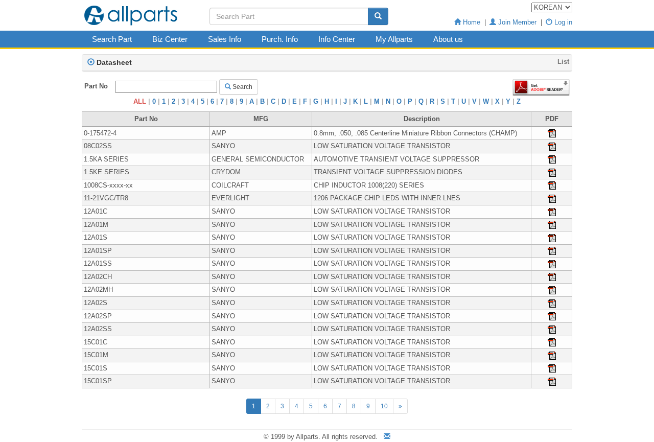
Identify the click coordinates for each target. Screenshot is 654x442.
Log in (562, 22)
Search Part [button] (112, 39)
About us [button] (448, 39)
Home (470, 22)
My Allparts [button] (394, 39)
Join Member (516, 22)
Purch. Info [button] (280, 39)
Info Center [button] (336, 39)
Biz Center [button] (170, 39)
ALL (139, 101)
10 (384, 406)
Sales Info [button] (224, 39)
